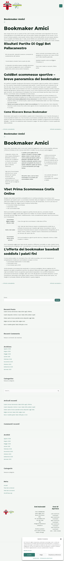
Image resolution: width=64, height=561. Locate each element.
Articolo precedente (8, 129)
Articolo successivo (56, 129)
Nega (41, 555)
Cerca (5, 297)
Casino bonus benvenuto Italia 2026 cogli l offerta (18, 311)
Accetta (29, 555)
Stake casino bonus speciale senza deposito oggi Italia (19, 318)
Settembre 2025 (8, 367)
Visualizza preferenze (54, 555)
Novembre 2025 (8, 361)
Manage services (28, 550)
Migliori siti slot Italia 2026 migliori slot (14, 321)
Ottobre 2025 (7, 364)
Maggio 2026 (7, 354)
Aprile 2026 (7, 356)
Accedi (5, 485)
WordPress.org (8, 493)
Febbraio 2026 (8, 359)
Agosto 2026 (7, 349)
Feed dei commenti (9, 490)
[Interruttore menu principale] (60, 6)
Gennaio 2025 (7, 369)
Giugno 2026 (7, 351)
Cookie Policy (36, 558)
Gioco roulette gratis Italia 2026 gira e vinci (15, 324)
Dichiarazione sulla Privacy (46, 558)
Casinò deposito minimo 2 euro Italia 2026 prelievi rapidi (19, 315)
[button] (61, 539)
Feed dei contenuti (9, 488)
